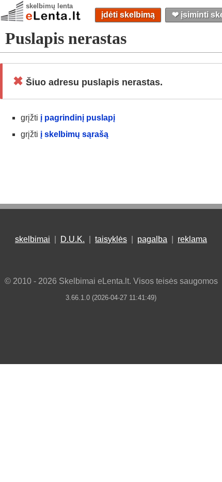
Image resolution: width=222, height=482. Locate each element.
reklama (192, 239)
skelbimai (32, 239)
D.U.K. (72, 239)
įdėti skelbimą (128, 14)
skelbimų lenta (49, 6)
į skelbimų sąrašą (74, 134)
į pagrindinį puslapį (77, 117)
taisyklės (111, 239)
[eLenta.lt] (41, 19)
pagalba (152, 239)
